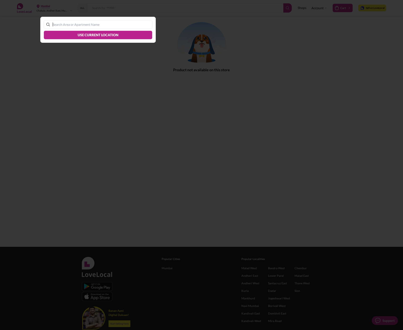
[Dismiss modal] (201, 165)
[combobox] (100, 24)
